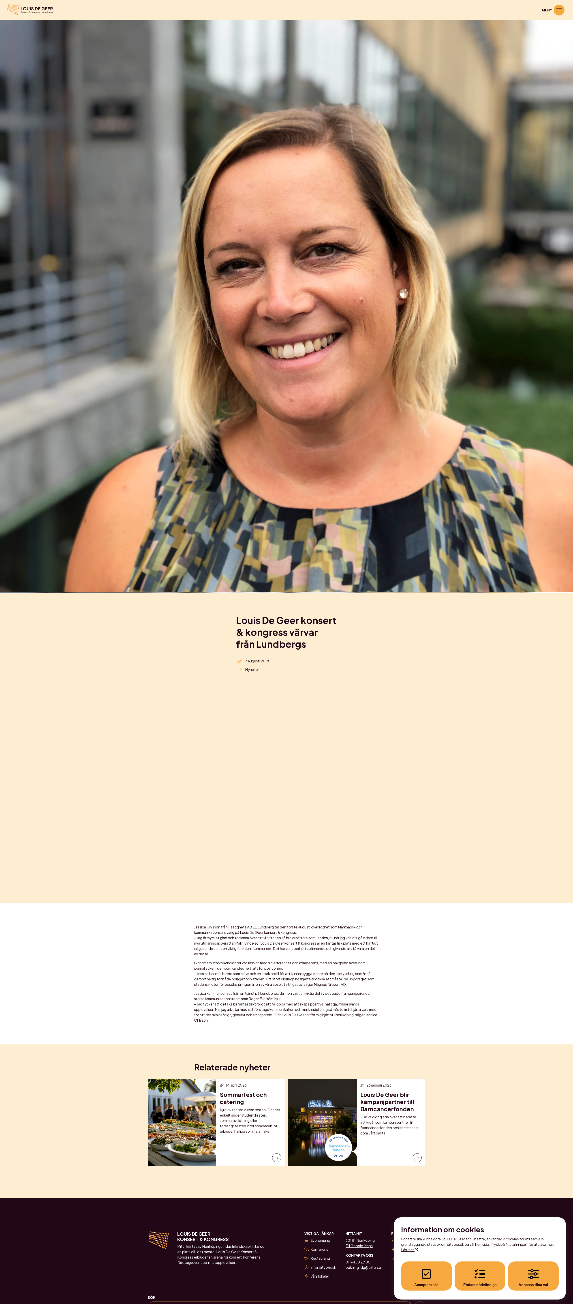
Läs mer (408, 1249)
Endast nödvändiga (480, 1285)
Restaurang (320, 1258)
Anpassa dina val (533, 1285)
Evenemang (320, 1240)
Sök (152, 1297)
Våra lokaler (319, 1276)
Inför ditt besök (323, 1267)
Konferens (319, 1249)
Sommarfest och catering (243, 1098)
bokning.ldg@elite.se (363, 1267)
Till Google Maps (359, 1245)
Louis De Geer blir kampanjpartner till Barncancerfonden (387, 1102)
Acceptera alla (426, 1285)
